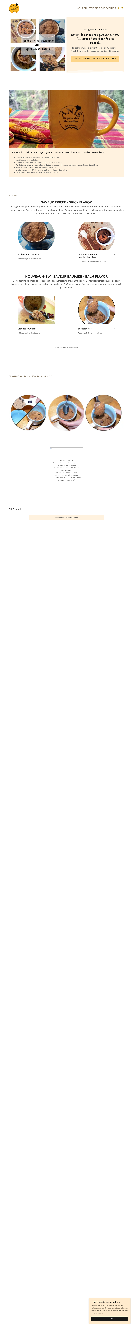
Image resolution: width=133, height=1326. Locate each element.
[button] (122, 8)
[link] (14, 8)
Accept (110, 1318)
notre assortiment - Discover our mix (95, 59)
